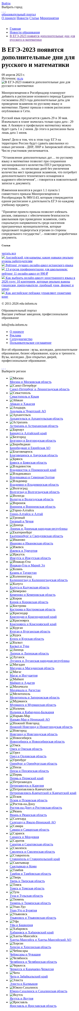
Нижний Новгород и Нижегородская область (41, 727)
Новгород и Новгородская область (34, 734)
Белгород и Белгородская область (33, 440)
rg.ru (20, 78)
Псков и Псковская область (28, 800)
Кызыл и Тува (19, 646)
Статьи (34, 18)
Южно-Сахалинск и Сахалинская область (38, 991)
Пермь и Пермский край (27, 778)
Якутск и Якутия (21, 998)
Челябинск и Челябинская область (33, 961)
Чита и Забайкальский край (29, 976)
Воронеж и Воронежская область (33, 506)
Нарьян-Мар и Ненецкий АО (30, 719)
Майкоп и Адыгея (22, 683)
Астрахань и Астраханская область (34, 426)
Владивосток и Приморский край (33, 470)
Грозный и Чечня (21, 521)
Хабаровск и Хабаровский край (32, 932)
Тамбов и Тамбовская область (30, 873)
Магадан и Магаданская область (32, 668)
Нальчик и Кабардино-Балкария (32, 712)
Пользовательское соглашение (30, 342)
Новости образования (25, 32)
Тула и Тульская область (26, 895)
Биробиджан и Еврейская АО (30, 448)
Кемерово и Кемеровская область (33, 594)
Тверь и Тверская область (27, 881)
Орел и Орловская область (28, 756)
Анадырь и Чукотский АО (28, 411)
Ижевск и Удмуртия (23, 550)
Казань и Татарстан (23, 572)
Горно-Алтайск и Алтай (26, 514)
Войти (6, 3)
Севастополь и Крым (24, 396)
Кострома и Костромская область (32, 609)
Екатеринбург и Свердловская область (36, 536)
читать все (9, 253)
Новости (23, 18)
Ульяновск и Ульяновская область (33, 917)
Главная (15, 28)
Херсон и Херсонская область (30, 947)
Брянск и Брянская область (28, 462)
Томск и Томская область (27, 888)
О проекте (9, 18)
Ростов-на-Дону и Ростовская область (36, 807)
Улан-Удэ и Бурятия (23, 910)
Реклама (15, 335)
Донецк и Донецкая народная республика (38, 528)
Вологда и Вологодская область (31, 499)
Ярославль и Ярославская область (33, 1006)
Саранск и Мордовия (24, 837)
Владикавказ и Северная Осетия (32, 477)
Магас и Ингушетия (23, 675)
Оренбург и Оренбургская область (33, 763)
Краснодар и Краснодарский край (33, 616)
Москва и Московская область (30, 382)
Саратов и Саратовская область (31, 844)
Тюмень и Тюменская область (30, 903)
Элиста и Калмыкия (23, 984)
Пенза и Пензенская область (29, 771)
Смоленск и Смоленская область (32, 851)
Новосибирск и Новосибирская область (37, 741)
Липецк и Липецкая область (29, 653)
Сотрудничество (21, 339)
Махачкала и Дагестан (25, 690)
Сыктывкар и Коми (23, 866)
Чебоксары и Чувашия (25, 954)
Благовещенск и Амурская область (34, 455)
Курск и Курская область (27, 638)
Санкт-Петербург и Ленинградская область (39, 389)
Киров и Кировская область (29, 602)
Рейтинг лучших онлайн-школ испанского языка (39, 265)
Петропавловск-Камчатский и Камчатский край (43, 793)
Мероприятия (49, 18)
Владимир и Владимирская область (34, 484)
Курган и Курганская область (30, 631)
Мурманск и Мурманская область (33, 705)
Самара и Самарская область (29, 829)
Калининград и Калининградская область (39, 580)
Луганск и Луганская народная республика (39, 661)
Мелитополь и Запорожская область (35, 697)
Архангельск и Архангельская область (36, 418)
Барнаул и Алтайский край (28, 433)
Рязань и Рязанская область (28, 815)
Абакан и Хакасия (22, 404)
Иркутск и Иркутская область (30, 558)
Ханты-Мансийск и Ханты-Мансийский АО (40, 939)
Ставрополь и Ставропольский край (35, 859)
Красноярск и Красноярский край (33, 624)
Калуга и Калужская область (29, 587)
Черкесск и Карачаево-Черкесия (32, 969)
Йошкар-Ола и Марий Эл (27, 565)
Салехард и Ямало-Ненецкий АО (33, 822)
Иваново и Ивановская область (31, 543)
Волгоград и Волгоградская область (35, 492)
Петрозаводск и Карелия (27, 785)
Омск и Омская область (26, 749)
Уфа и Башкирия (21, 925)
